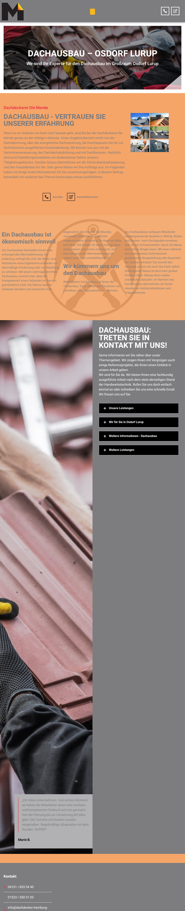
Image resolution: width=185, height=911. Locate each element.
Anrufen (58, 196)
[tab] (138, 408)
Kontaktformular (87, 196)
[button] (92, 12)
